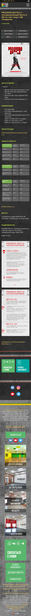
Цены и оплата (22, 34)
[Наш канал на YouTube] (12, 395)
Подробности (22, 37)
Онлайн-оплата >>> (8, 206)
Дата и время (8, 30)
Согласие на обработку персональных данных (15, 593)
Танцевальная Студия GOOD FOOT (13, 410)
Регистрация (8, 34)
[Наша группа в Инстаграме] (19, 389)
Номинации (22, 30)
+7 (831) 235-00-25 (8, 1)
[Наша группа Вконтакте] (12, 389)
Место (8, 37)
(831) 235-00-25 (15, 427)
